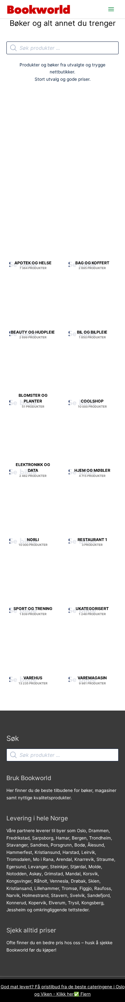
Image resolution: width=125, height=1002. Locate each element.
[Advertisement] (62, 152)
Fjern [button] (85, 994)
